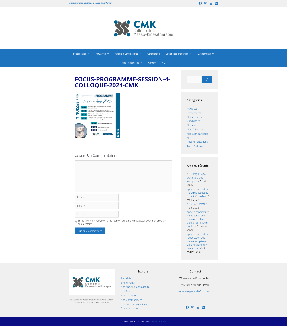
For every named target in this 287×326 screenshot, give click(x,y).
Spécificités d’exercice (177, 53)
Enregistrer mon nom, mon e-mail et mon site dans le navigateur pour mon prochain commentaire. (122, 222)
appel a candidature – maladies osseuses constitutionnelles (199, 192)
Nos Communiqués (197, 133)
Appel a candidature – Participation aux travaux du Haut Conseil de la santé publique (199, 219)
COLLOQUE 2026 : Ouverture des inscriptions (197, 177)
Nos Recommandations (197, 139)
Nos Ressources (130, 62)
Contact (152, 62)
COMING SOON (196, 204)
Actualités (101, 53)
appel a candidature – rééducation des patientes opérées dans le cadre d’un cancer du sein (199, 241)
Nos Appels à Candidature (194, 119)
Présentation (80, 53)
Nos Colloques (195, 129)
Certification (153, 53)
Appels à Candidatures (126, 53)
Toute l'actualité (195, 146)
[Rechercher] (207, 79)
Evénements (204, 53)
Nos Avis (191, 125)
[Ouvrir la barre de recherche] (163, 62)
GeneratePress (159, 321)
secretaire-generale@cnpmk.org (195, 291)
